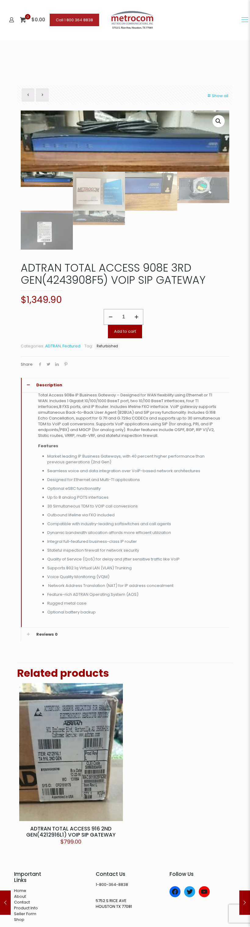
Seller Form (25, 914)
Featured (71, 346)
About (20, 896)
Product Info (26, 908)
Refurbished (107, 346)
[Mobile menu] (245, 20)
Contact (22, 902)
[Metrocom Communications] (132, 20)
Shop (19, 919)
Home (20, 891)
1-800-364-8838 (112, 884)
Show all (220, 96)
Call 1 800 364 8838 (74, 20)
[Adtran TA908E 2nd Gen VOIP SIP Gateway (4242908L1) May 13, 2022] (5, 902)
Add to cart (125, 331)
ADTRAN (53, 346)
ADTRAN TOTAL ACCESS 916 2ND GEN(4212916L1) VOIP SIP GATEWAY (71, 831)
